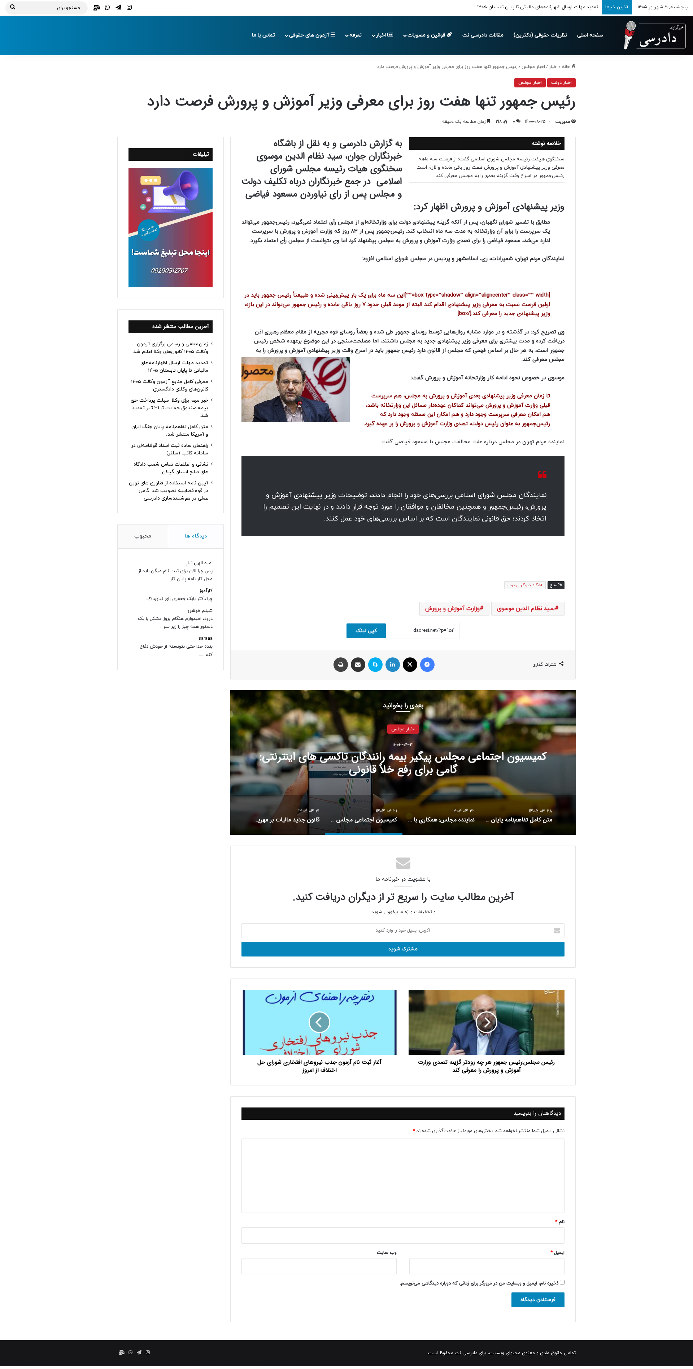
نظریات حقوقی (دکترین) (540, 35)
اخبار (381, 35)
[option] (420, 762)
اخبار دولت (561, 82)
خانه (566, 67)
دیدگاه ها (195, 536)
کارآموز (206, 591)
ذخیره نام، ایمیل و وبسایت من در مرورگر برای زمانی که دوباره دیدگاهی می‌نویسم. (479, 1283)
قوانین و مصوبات (427, 35)
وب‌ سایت (387, 1252)
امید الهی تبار (199, 563)
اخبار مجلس (533, 67)
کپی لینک (366, 630)
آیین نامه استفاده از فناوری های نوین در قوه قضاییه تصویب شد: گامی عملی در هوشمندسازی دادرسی (168, 491)
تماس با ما (263, 35)
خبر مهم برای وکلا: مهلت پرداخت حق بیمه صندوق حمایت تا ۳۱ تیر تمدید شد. (169, 408)
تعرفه (355, 35)
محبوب (142, 536)
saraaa (206, 638)
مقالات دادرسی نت (483, 35)
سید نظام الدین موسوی (526, 609)
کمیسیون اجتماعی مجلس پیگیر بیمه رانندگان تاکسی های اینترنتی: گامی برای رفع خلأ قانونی (420, 763)
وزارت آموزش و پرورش (452, 609)
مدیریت (562, 122)
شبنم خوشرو (200, 611)
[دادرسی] (651, 35)
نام (560, 1222)
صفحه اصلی (590, 35)
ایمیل (557, 1252)
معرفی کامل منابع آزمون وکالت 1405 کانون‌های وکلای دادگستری (535, 7)
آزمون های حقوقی (310, 35)
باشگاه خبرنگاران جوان (525, 585)
